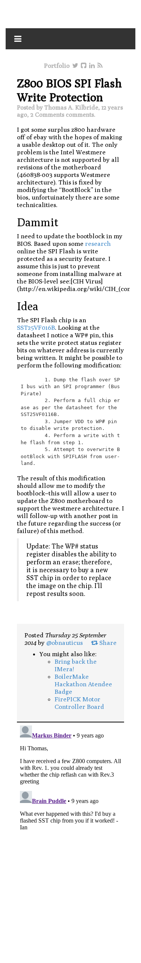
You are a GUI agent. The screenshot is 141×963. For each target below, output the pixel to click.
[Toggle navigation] (17, 39)
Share (107, 642)
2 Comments (47, 114)
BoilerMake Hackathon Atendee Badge (83, 684)
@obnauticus (64, 642)
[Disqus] (70, 816)
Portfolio (57, 65)
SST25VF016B (36, 327)
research (98, 243)
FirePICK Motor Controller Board (79, 702)
